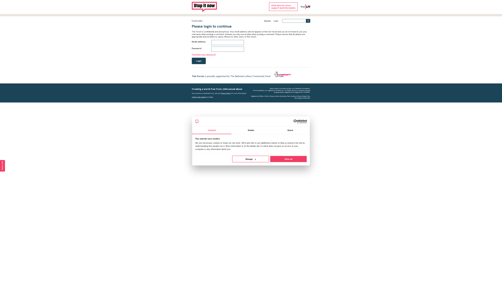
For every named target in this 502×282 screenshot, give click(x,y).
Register (267, 21)
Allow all (288, 159)
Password (196, 48)
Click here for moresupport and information (283, 6)
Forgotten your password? (204, 54)
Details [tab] (251, 130)
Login (276, 21)
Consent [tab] (212, 130)
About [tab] (290, 130)
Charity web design (199, 97)
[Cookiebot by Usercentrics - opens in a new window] (295, 122)
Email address (199, 41)
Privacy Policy (226, 93)
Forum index (197, 20)
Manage (249, 159)
